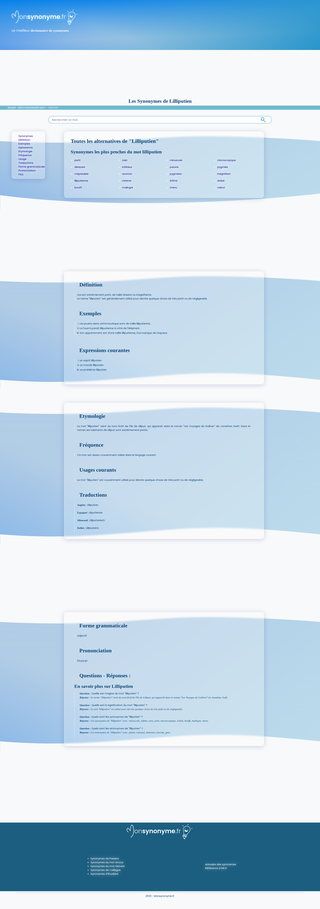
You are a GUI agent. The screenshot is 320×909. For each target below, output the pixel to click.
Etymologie (25, 151)
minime (126, 180)
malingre (127, 187)
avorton (127, 174)
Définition (24, 140)
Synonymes (25, 136)
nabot (221, 187)
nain (124, 160)
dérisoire (79, 167)
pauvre (174, 167)
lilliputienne (81, 180)
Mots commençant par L (32, 107)
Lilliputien (53, 107)
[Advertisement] (160, 73)
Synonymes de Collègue (105, 870)
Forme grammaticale (31, 166)
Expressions (25, 147)
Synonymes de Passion (104, 858)
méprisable (81, 174)
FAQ (20, 174)
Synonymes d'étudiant (104, 874)
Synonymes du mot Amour (107, 862)
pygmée (222, 167)
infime (174, 180)
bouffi (78, 187)
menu (173, 187)
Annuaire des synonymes (220, 864)
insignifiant (224, 174)
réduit (221, 180)
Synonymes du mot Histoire (107, 866)
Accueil (12, 107)
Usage (22, 159)
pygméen (176, 174)
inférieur (127, 167)
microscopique (226, 160)
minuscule (176, 160)
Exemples (24, 143)
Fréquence (25, 155)
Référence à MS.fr (216, 868)
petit (77, 160)
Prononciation (27, 170)
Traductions (25, 163)
